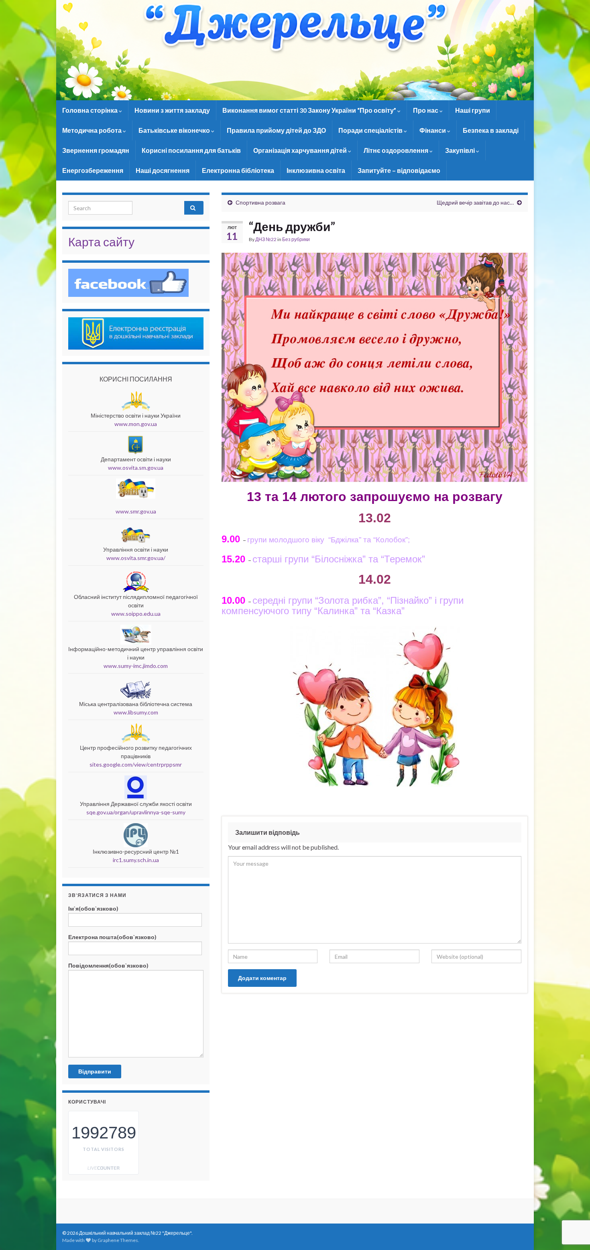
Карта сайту (101, 241)
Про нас (426, 110)
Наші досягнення (162, 170)
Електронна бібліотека (238, 170)
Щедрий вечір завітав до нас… (475, 202)
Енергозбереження (92, 170)
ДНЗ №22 (266, 239)
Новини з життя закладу (172, 110)
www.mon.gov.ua (135, 423)
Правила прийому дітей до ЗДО (276, 130)
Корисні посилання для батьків (191, 150)
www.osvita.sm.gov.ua (135, 467)
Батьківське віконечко (174, 130)
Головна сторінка (90, 110)
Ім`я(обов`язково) (93, 908)
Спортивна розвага (260, 202)
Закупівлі (460, 150)
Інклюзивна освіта (316, 170)
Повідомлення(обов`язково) (108, 965)
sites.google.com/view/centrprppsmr (136, 764)
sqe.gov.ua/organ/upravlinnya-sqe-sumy (135, 812)
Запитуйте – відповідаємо (399, 170)
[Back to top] (572, 1202)
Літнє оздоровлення (396, 150)
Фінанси (433, 130)
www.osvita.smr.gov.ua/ (135, 557)
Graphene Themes (118, 1240)
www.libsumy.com (136, 712)
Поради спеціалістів (371, 130)
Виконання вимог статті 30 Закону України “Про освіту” (309, 110)
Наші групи (472, 110)
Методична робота (92, 130)
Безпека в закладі (491, 130)
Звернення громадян (95, 150)
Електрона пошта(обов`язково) (112, 936)
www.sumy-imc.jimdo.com (136, 665)
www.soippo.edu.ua (136, 613)
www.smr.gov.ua (136, 511)
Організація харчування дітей (300, 150)
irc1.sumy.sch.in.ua (136, 859)
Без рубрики (296, 239)
